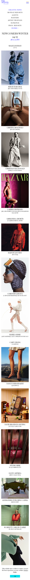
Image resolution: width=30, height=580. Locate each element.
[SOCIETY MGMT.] (15, 129)
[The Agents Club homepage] (4, 2)
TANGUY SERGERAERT (15, 383)
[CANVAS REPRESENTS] (9, 295)
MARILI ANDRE (15, 334)
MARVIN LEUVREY (15, 253)
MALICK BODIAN (15, 46)
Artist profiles (15, 20)
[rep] (12, 502)
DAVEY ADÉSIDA (15, 473)
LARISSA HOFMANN (15, 209)
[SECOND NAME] (12, 88)
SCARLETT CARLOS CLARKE (15, 527)
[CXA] (8, 220)
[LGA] (10, 467)
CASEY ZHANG (15, 342)
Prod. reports (15, 25)
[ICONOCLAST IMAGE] (15, 529)
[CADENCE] (15, 344)
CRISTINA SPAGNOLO (15, 127)
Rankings (15, 23)
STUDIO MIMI (15, 465)
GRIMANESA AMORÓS (15, 219)
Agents (15, 15)
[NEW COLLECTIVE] (15, 475)
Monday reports (15, 12)
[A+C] (15, 47)
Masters (15, 18)
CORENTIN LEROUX (15, 294)
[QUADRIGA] (15, 385)
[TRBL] (10, 170)
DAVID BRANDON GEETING (15, 424)
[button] (18, 2)
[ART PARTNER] (6, 336)
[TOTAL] (11, 426)
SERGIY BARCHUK (15, 87)
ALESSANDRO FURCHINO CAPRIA (15, 500)
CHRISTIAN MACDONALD (15, 168)
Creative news (15, 10)
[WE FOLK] (15, 254)
